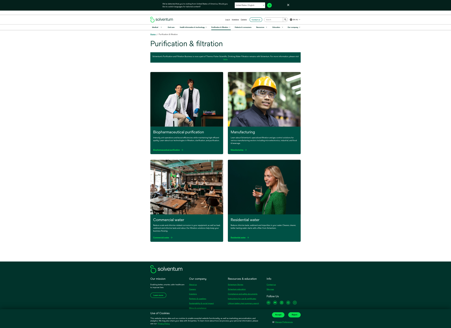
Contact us (271, 284)
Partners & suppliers (197, 299)
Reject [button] (294, 315)
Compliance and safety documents (242, 294)
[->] (269, 5)
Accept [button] (278, 315)
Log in (227, 19)
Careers (244, 19)
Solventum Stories (235, 284)
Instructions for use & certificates (242, 299)
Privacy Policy (164, 323)
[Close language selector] (288, 5)
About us (193, 284)
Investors (235, 19)
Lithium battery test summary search (243, 303)
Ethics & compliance (197, 308)
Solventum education (237, 289)
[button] (282, 322)
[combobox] (276, 20)
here (225, 59)
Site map (270, 289)
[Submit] (285, 20)
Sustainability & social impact (201, 303)
